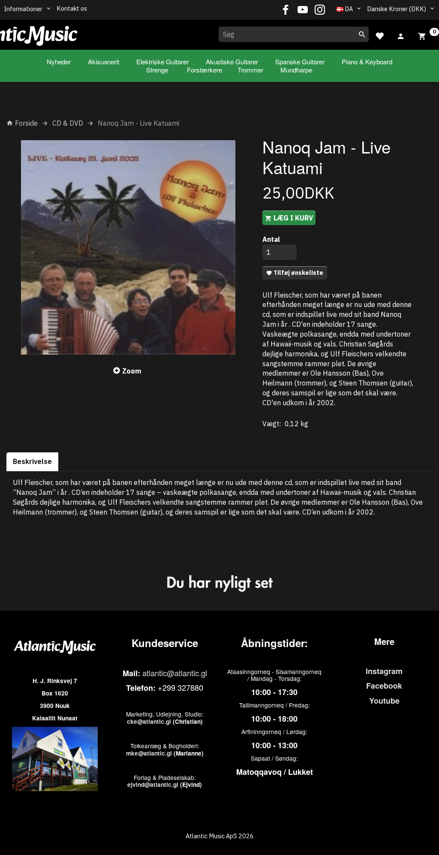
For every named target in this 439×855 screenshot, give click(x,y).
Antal (271, 239)
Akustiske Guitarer (232, 61)
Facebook (384, 685)
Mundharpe (296, 69)
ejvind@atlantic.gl (152, 784)
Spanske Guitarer (300, 61)
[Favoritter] (379, 35)
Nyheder (59, 61)
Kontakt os (72, 8)
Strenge (157, 69)
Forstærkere (204, 69)
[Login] (401, 35)
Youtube (384, 700)
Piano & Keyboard (367, 61)
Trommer (250, 69)
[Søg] (362, 34)
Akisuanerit (103, 61)
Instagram (384, 671)
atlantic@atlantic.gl (174, 672)
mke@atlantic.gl (149, 753)
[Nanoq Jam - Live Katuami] (128, 247)
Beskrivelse (32, 461)
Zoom (131, 371)
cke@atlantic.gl (149, 721)
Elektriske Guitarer (162, 61)
